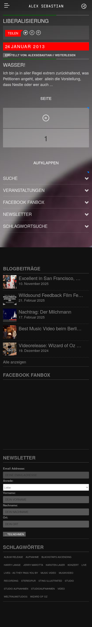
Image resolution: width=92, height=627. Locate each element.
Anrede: (8, 481)
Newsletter (17, 214)
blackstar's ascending (56, 557)
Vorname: (9, 493)
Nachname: (10, 505)
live (84, 564)
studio (69, 580)
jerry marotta (33, 564)
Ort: (5, 517)
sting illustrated (50, 580)
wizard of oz (38, 596)
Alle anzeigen (14, 362)
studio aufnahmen (16, 588)
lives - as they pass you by (21, 572)
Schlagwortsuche (25, 226)
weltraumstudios (15, 596)
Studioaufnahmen (43, 588)
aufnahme (32, 557)
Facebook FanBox (23, 202)
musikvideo (66, 572)
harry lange (12, 564)
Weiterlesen (65, 55)
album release (13, 557)
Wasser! (14, 64)
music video (48, 572)
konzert (73, 564)
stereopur (28, 580)
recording (11, 580)
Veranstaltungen (24, 190)
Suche (10, 178)
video (61, 588)
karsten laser (55, 564)
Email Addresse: (14, 468)
